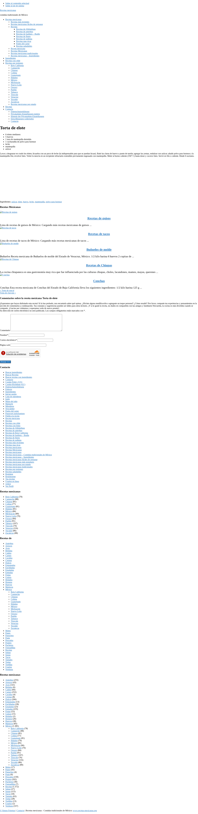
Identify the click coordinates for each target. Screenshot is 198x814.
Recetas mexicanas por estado (18, 464)
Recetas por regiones (14, 469)
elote (20, 202)
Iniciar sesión (11, 394)
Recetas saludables (13, 472)
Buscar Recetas (11, 375)
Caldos (8, 553)
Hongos (8, 582)
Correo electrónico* (8, 340)
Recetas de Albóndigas (15, 428)
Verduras (9, 669)
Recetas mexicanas (8, 10)
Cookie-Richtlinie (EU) (15, 384)
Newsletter (10, 409)
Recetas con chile (12, 423)
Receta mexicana (12, 418)
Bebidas (8, 551)
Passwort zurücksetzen (15, 413)
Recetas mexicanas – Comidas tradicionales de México (28, 455)
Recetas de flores (12, 438)
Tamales (8, 660)
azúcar (14, 202)
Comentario (5, 330)
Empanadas (10, 565)
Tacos (7, 657)
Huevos (8, 585)
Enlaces (8, 389)
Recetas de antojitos (13, 430)
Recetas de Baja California (16, 433)
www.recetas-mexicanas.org (85, 810)
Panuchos (9, 635)
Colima (8, 504)
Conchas (99, 281)
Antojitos (9, 543)
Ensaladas (9, 570)
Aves (7, 548)
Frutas (8, 575)
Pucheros (9, 645)
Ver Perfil (9, 486)
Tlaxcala (9, 526)
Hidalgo (8, 509)
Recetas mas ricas (12, 445)
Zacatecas (9, 533)
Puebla (8, 521)
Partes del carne (12, 411)
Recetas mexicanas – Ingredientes (19, 457)
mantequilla (40, 202)
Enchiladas (10, 568)
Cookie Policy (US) (13, 382)
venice (8, 484)
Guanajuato (10, 506)
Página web (5, 345)
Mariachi (9, 404)
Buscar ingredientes (13, 372)
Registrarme (10, 476)
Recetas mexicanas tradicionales (19, 467)
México (8, 511)
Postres (8, 643)
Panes (7, 633)
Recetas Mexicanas (13, 450)
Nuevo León (10, 516)
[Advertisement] (81, 178)
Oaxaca (8, 518)
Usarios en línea (12, 481)
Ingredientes (10, 392)
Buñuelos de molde (99, 249)
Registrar (9, 474)
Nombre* (4, 335)
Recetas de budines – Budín (17, 435)
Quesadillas (10, 648)
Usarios (8, 667)
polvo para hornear (54, 202)
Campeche (9, 499)
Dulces (8, 563)
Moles (8, 631)
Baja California (11, 497)
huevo (25, 202)
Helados (8, 580)
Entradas (9, 572)
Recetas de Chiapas (99, 265)
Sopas (8, 655)
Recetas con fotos (12, 426)
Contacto (9, 379)
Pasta (7, 638)
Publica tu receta (12, 416)
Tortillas (8, 664)
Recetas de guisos (99, 218)
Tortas (8, 662)
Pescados (9, 640)
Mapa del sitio (11, 401)
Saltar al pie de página (14, 6)
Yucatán (8, 531)
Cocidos (8, 558)
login (7, 399)
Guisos (8, 577)
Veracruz (9, 528)
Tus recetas (10, 479)
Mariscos (9, 587)
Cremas (8, 560)
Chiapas (8, 501)
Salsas (8, 652)
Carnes (8, 555)
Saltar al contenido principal (17, 3)
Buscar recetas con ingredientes (18, 377)
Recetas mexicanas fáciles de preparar (21, 459)
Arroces (8, 546)
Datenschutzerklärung (14, 387)
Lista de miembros (13, 396)
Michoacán (10, 514)
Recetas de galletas (13, 440)
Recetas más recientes (14, 442)
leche (31, 202)
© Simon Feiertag (7, 810)
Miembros (9, 406)
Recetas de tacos (99, 234)
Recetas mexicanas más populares (19, 462)
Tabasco (8, 523)
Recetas (8, 421)
